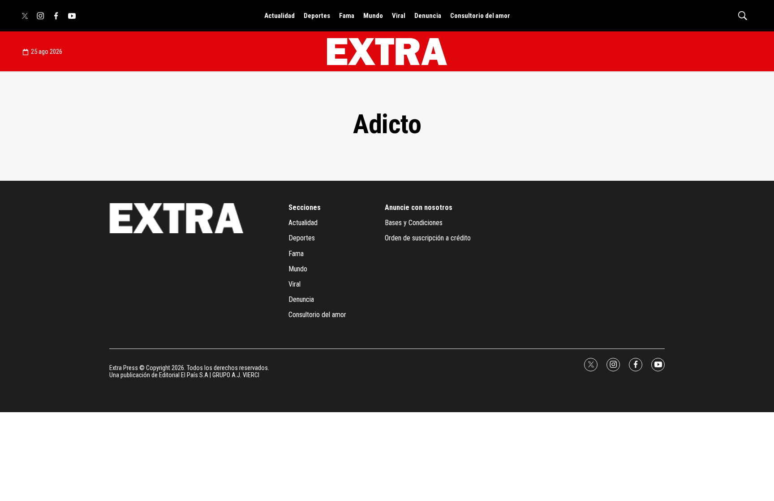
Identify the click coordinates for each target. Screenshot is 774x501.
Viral (398, 16)
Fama (346, 16)
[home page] (387, 51)
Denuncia (427, 16)
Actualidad (279, 16)
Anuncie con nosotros (418, 207)
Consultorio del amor (480, 16)
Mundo (373, 16)
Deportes (317, 16)
